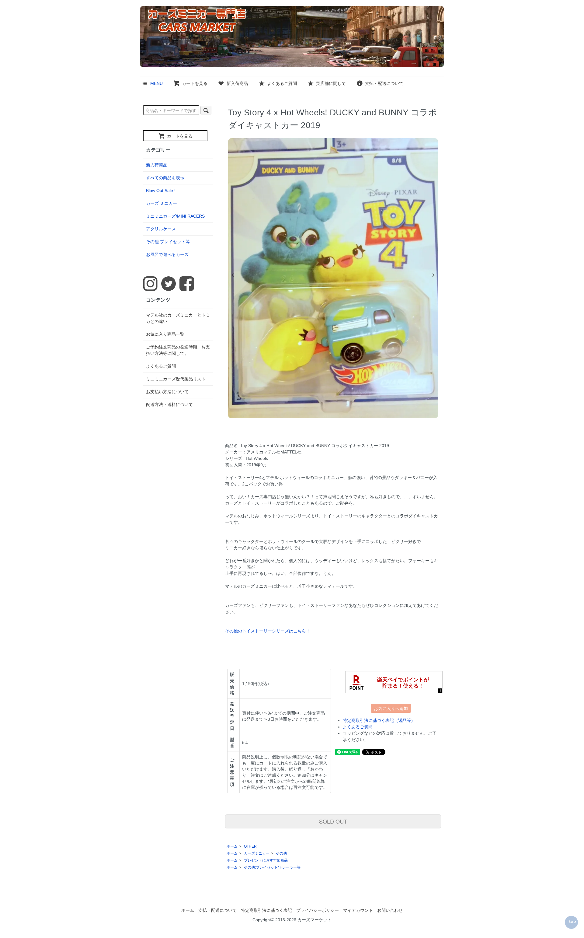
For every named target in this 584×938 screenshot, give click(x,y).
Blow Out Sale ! (161, 190)
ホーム (232, 846)
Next (433, 275)
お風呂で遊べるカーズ (167, 254)
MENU (156, 83)
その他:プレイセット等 (168, 241)
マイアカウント (358, 910)
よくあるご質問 (282, 83)
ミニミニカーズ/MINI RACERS (175, 216)
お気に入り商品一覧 (165, 334)
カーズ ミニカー (161, 203)
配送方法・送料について (169, 404)
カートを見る (194, 83)
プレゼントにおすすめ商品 (266, 860)
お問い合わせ (390, 910)
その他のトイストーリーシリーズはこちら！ (267, 630)
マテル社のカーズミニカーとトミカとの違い (178, 318)
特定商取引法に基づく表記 (266, 910)
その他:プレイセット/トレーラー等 (272, 867)
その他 (281, 853)
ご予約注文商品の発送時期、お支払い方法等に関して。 (178, 350)
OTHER (250, 846)
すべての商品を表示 (165, 177)
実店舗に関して (331, 83)
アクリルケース (161, 228)
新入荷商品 (237, 83)
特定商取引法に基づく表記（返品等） (379, 720)
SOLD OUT (333, 821)
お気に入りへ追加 (391, 708)
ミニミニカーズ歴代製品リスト (176, 378)
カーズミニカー (256, 853)
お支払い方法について (167, 391)
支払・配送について (384, 83)
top (572, 921)
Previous (232, 275)
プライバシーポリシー (317, 910)
